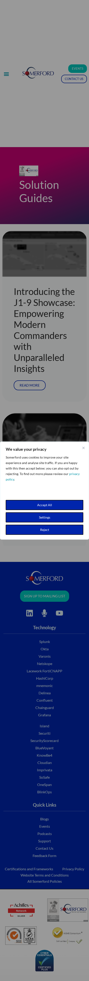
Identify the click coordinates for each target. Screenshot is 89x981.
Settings (44, 517)
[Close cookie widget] (84, 448)
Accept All (44, 505)
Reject (44, 530)
